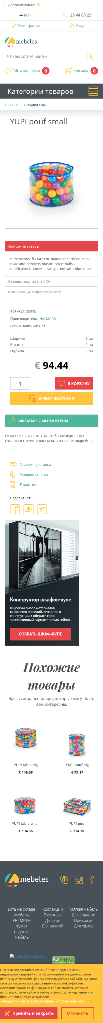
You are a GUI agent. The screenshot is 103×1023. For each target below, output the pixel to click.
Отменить (77, 1013)
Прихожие (84, 920)
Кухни (21, 926)
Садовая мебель (21, 934)
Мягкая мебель (84, 909)
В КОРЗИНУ (78, 383)
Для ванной (53, 926)
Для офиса (83, 926)
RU (27, 15)
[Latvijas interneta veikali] (63, 959)
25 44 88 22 (80, 15)
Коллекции (52, 909)
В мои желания (56, 398)
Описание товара (23, 246)
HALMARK (48, 318)
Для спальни (84, 915)
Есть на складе (21, 909)
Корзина (81, 71)
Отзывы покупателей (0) (29, 281)
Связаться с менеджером (43, 420)
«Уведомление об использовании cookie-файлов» (42, 1001)
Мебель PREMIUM (22, 917)
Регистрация (29, 25)
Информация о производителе (34, 291)
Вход (80, 25)
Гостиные (53, 915)
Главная (11, 104)
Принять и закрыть (33, 1013)
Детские (52, 920)
